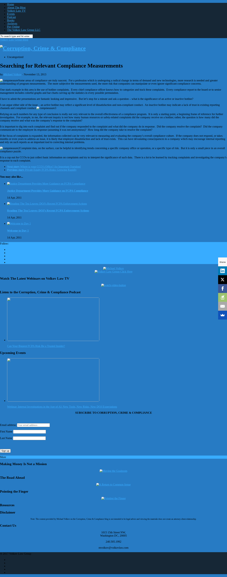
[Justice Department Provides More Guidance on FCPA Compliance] (46, 183)
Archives (12, 23)
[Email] (222, 306)
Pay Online (13, 26)
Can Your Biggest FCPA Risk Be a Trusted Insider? (36, 346)
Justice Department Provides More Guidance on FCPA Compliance (47, 190)
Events (11, 13)
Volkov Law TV (16, 10)
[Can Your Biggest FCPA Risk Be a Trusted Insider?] (53, 340)
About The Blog (16, 7)
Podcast (11, 17)
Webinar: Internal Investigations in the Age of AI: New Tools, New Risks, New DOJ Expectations (62, 406)
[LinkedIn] (222, 270)
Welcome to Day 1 (18, 230)
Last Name (6, 438)
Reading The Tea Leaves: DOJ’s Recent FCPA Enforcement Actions (48, 210)
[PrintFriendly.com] (222, 297)
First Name (6, 431)
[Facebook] (222, 288)
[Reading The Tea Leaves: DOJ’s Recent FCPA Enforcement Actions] (47, 203)
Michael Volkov (12, 74)
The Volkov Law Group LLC (23, 29)
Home (10, 4)
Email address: (8, 424)
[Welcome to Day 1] (19, 223)
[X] (222, 279)
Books (10, 20)
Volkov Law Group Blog (14, 39)
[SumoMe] (222, 315)
